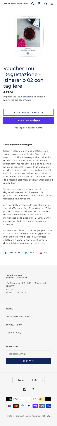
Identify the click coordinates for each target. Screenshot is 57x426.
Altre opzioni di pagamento (28, 127)
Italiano (19, 380)
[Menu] (52, 3)
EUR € (36, 380)
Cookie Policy (13, 332)
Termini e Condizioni (17, 316)
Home (9, 308)
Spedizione (27, 96)
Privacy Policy (14, 324)
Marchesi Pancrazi (22, 416)
